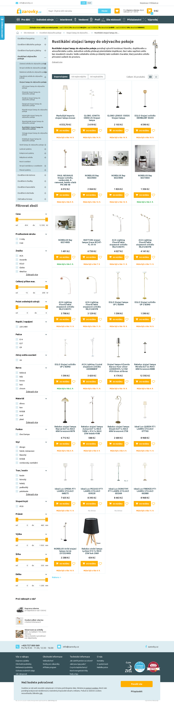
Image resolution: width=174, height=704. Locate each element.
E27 (21, 343)
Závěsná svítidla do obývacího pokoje (32, 63)
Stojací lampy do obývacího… (77, 33)
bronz (22, 381)
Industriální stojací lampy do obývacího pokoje (32, 116)
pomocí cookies (91, 688)
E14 (21, 339)
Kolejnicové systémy (26, 153)
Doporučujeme (61, 77)
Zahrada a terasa (25, 199)
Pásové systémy (25, 170)
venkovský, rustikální (28, 463)
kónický (22, 479)
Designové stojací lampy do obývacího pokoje (32, 104)
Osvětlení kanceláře (26, 187)
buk (21, 384)
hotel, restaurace (26, 451)
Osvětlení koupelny (26, 38)
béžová (22, 373)
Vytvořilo (151, 700)
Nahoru (56, 577)
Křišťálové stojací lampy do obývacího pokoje (31, 139)
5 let (21, 243)
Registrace (144, 3)
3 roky (22, 239)
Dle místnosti (29, 33)
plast (21, 419)
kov (21, 407)
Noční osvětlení (25, 161)
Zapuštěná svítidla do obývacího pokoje (31, 77)
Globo (22, 267)
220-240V (23, 327)
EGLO (21, 264)
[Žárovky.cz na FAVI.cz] (153, 667)
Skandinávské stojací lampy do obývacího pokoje (33, 122)
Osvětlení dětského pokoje (29, 44)
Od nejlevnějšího (78, 77)
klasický (22, 455)
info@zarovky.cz (26, 3)
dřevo (22, 403)
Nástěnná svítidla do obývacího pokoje (33, 72)
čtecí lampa (24, 434)
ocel (21, 415)
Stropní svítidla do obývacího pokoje (32, 68)
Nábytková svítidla (26, 157)
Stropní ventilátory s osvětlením (30, 166)
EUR (89, 3)
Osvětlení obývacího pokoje (50, 33)
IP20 (21, 506)
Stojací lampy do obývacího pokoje (32, 82)
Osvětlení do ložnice (26, 175)
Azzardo (23, 260)
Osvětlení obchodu (26, 193)
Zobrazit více (57, 62)
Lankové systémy (25, 149)
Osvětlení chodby (25, 181)
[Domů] (17, 33)
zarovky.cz (153, 646)
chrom (22, 388)
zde (40, 693)
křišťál (22, 411)
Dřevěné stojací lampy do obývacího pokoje (31, 93)
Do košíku (64, 131)
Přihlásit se (154, 3)
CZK (83, 3)
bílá (21, 377)
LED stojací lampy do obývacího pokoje (33, 87)
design (22, 447)
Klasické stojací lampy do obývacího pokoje (35, 110)
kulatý (22, 483)
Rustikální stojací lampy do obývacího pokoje (32, 128)
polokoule (23, 491)
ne (20, 360)
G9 (20, 347)
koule (21, 475)
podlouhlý (23, 487)
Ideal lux (23, 271)
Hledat (104, 11)
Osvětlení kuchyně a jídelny (29, 50)
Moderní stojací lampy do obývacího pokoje (31, 98)
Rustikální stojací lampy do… (107, 33)
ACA (21, 256)
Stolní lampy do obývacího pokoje (31, 145)
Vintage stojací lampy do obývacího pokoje (35, 134)
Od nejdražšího (96, 77)
